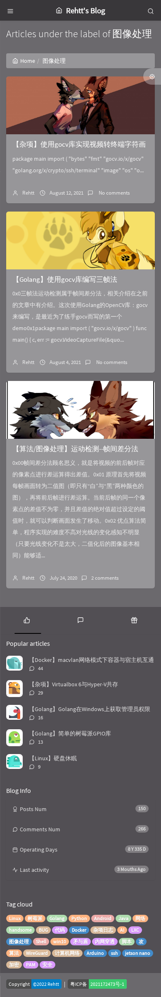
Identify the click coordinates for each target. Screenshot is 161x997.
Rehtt (28, 192)
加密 (14, 964)
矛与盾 (80, 941)
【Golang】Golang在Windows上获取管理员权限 (89, 709)
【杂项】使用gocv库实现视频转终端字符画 (79, 144)
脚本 (127, 941)
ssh (114, 953)
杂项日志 (103, 930)
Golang (57, 918)
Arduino (95, 953)
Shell (41, 941)
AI (122, 930)
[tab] (27, 619)
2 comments (104, 577)
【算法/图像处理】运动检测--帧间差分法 (75, 448)
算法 (14, 953)
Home (27, 60)
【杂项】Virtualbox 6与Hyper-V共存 (73, 684)
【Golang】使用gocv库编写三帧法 (64, 279)
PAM (31, 964)
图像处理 (19, 941)
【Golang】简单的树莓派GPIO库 (70, 733)
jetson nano (137, 953)
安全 (47, 964)
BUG (43, 930)
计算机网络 (67, 953)
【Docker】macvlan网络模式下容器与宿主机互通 (91, 660)
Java (123, 918)
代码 (60, 930)
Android (102, 918)
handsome (20, 930)
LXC (135, 930)
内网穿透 (105, 941)
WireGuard (37, 953)
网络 (140, 918)
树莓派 (35, 918)
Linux (15, 918)
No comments (113, 192)
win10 (59, 941)
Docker (79, 930)
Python (79, 918)
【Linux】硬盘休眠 (53, 758)
